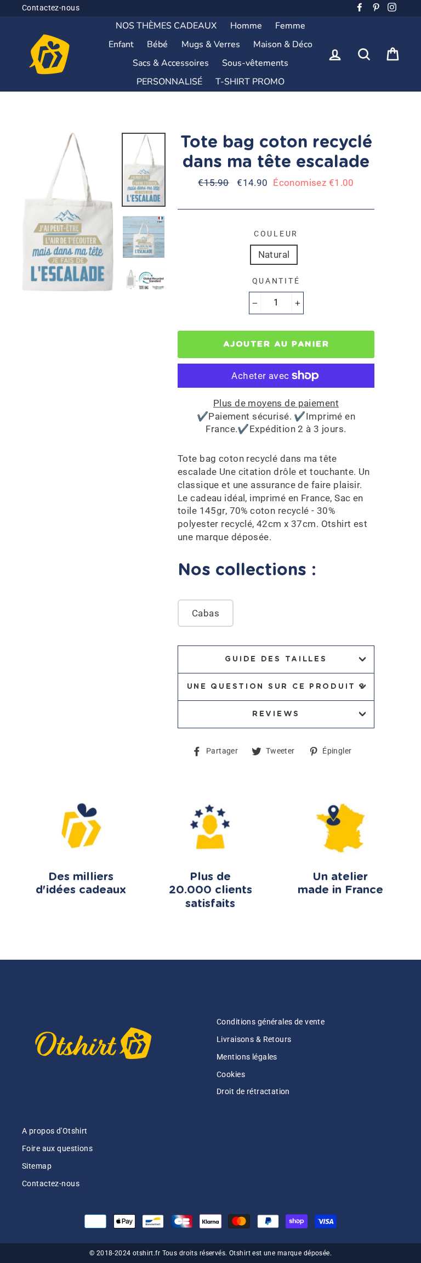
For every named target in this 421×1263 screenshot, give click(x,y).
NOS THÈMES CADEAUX (166, 26)
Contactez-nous (50, 8)
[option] (67, 212)
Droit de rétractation (253, 1091)
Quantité (276, 280)
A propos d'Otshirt (55, 1131)
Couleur (276, 233)
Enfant (121, 44)
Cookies (231, 1074)
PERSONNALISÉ (169, 82)
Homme (246, 26)
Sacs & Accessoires (171, 63)
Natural (274, 254)
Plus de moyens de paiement (276, 403)
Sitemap (37, 1166)
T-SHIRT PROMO (250, 82)
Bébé (157, 44)
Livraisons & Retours (254, 1039)
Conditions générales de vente (271, 1022)
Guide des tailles (276, 659)
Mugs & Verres (210, 44)
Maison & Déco (282, 44)
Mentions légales (247, 1057)
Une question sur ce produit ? (276, 686)
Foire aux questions (57, 1148)
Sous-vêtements (255, 63)
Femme (290, 26)
